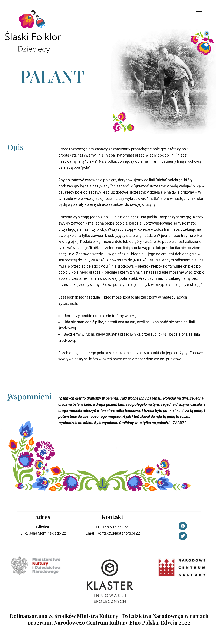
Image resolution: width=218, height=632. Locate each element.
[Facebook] (183, 526)
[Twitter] (183, 536)
